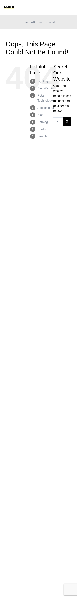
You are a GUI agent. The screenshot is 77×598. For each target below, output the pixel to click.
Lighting (42, 81)
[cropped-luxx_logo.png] (9, 7)
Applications (45, 107)
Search (42, 136)
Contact (42, 129)
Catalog (42, 122)
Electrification (46, 88)
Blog (40, 114)
